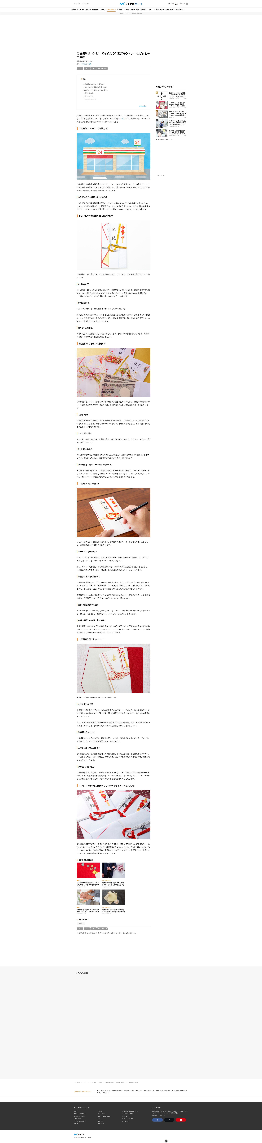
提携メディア (126, 1116)
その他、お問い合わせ (80, 1121)
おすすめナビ (169, 9)
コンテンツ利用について (104, 1116)
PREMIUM (95, 9)
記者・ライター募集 (127, 1118)
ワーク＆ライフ (111, 9)
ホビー (133, 9)
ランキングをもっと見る (163, 139)
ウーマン (102, 9)
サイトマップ (101, 1113)
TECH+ (81, 9)
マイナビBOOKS (180, 9)
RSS (99, 1118)
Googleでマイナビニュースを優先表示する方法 (131, 13)
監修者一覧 (101, 1123)
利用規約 (100, 1111)
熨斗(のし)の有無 (90, 99)
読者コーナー (160, 9)
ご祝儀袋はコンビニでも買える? (93, 84)
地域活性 (143, 9)
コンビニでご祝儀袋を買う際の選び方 (95, 90)
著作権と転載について (80, 1113)
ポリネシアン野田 (86, 64)
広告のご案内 (77, 1118)
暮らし (100, 1082)
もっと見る (159, 175)
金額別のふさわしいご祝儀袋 (92, 102)
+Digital (88, 9)
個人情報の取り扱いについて (130, 1111)
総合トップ (74, 9)
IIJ (150, 9)
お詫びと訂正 (126, 1121)
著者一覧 (76, 1123)
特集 (137, 9)
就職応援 (120, 9)
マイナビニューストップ (80, 1082)
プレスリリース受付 (127, 1113)
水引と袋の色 (89, 96)
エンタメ (126, 9)
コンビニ (122, 119)
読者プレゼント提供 (79, 1116)
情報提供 (100, 1121)
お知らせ (76, 1111)
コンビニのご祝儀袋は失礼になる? (96, 87)
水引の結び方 (89, 93)
